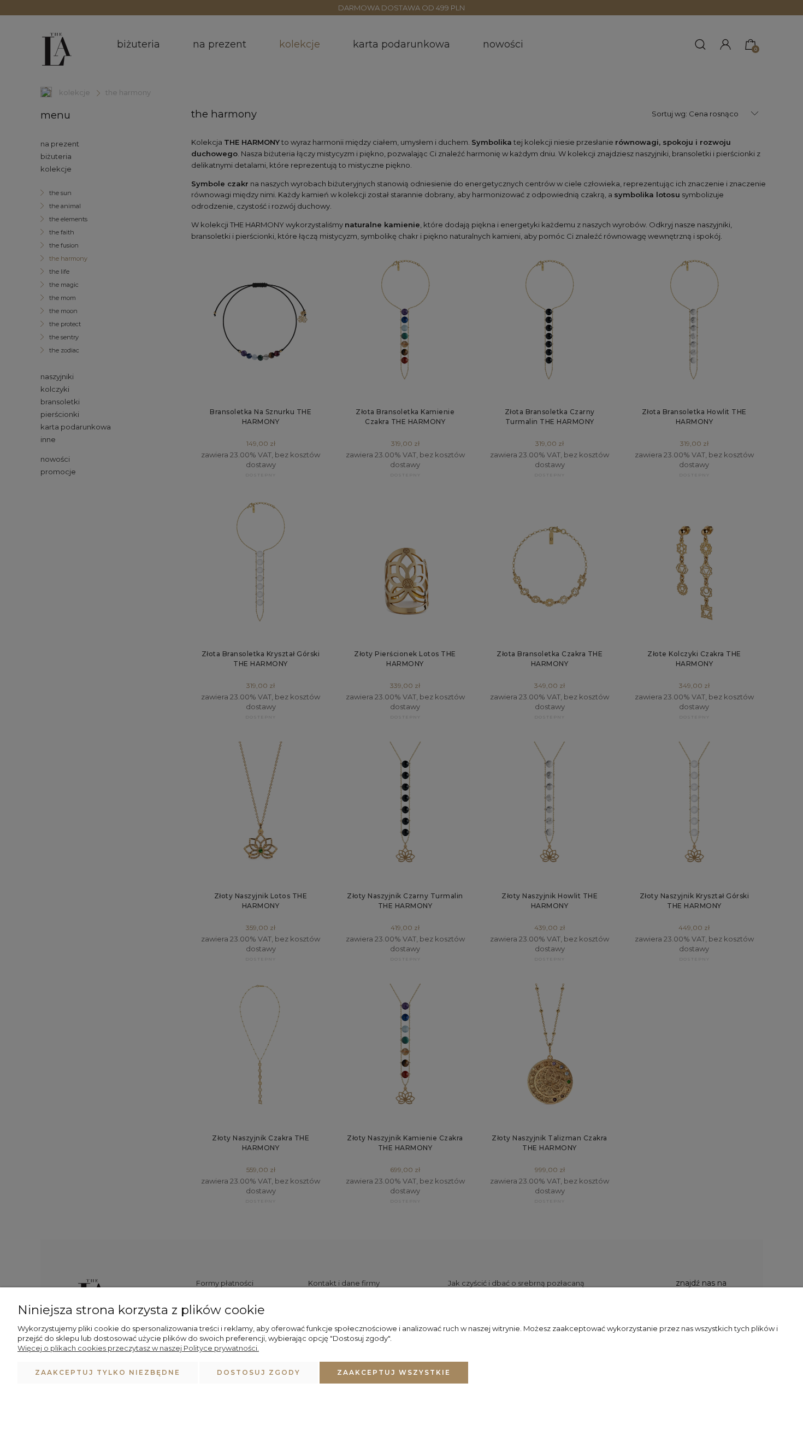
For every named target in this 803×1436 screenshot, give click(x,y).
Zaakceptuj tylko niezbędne (107, 1372)
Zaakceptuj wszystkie (394, 1372)
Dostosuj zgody (258, 1372)
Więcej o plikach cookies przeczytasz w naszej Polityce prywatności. (138, 1348)
